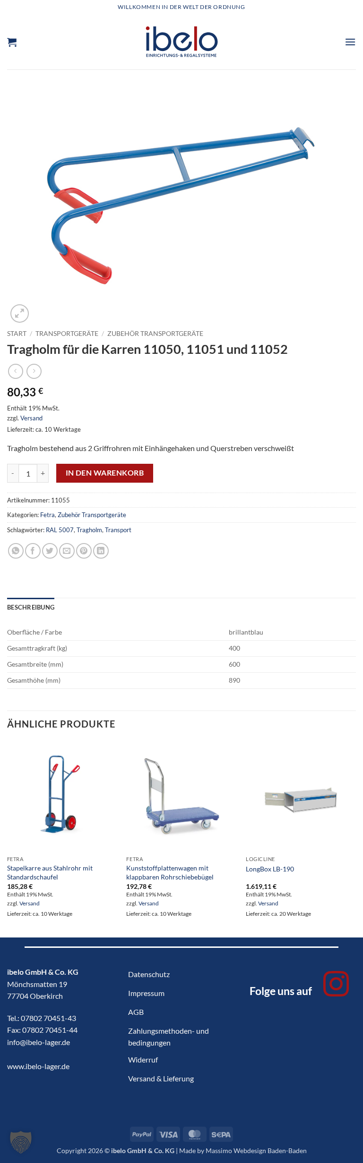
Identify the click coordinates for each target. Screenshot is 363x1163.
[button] (12, 42)
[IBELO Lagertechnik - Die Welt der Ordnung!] (181, 42)
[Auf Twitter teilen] (50, 551)
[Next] (355, 838)
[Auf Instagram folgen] (336, 986)
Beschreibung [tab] (30, 607)
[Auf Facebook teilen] (33, 551)
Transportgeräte (66, 333)
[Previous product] (33, 371)
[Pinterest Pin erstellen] (84, 551)
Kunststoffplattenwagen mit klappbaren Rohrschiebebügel (170, 872)
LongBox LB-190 (270, 869)
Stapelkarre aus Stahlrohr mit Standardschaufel (50, 872)
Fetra (47, 515)
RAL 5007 (60, 530)
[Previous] (7, 838)
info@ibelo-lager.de (38, 1041)
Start (16, 333)
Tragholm (89, 530)
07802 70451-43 (48, 1017)
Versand (31, 418)
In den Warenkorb (105, 473)
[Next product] (15, 371)
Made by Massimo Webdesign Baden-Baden (243, 1150)
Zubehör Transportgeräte (155, 333)
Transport (118, 530)
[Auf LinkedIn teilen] (101, 551)
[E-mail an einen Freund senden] (67, 551)
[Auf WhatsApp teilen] (16, 551)
